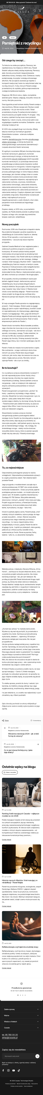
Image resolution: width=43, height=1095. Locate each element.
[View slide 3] (23, 995)
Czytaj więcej (6, 839)
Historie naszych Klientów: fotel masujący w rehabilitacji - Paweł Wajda (20, 881)
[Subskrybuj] (37, 1056)
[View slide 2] (20, 995)
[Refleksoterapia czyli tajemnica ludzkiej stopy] (21, 925)
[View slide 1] (18, 995)
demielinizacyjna (15, 139)
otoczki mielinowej (19, 159)
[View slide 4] (25, 995)
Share (7, 720)
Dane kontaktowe (28, 1086)
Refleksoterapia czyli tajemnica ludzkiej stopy (20, 947)
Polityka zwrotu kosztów (17, 1086)
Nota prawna (34, 1083)
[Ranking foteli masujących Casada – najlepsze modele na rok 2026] (21, 792)
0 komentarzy (37, 720)
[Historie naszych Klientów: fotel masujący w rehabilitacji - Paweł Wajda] (21, 859)
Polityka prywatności (10, 1083)
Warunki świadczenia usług (23, 1083)
